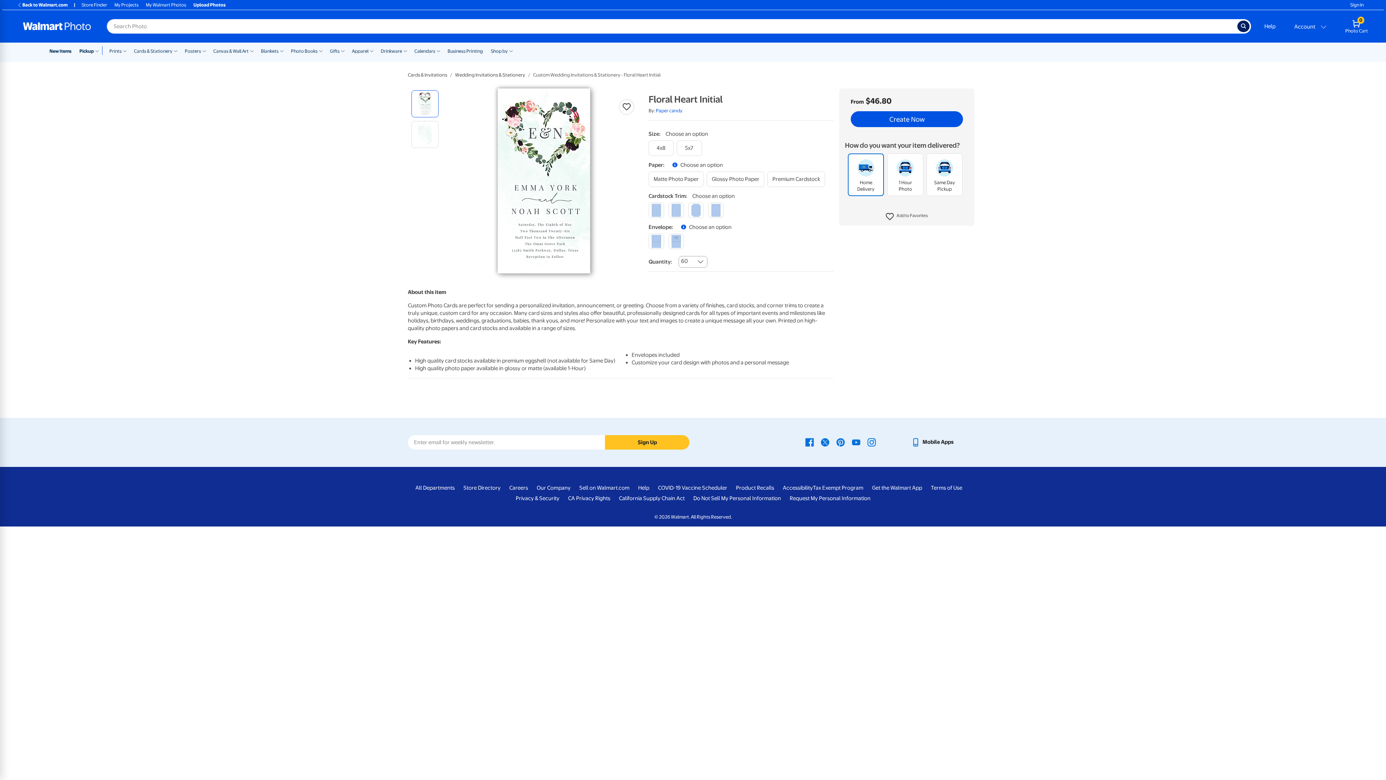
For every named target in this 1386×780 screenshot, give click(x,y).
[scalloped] (716, 210)
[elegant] (696, 210)
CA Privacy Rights (589, 498)
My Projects (126, 5)
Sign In (1357, 5)
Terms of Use (946, 488)
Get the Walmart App (897, 488)
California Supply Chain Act (652, 498)
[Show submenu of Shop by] (511, 50)
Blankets (270, 51)
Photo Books (304, 51)
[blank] (656, 241)
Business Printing (465, 51)
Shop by (499, 51)
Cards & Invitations (427, 75)
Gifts (335, 51)
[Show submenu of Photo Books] (321, 50)
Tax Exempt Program (838, 488)
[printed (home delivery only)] (676, 241)
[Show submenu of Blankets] (282, 50)
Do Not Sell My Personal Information (737, 498)
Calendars (424, 51)
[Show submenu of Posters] (204, 50)
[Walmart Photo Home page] (57, 26)
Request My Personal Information (830, 498)
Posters (193, 51)
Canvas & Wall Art (231, 51)
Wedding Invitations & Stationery (490, 75)
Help (1270, 26)
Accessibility (798, 488)
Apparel (360, 51)
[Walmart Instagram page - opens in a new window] (871, 442)
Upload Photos (209, 5)
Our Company (554, 488)
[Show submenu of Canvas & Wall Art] (252, 50)
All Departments (435, 488)
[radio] (425, 103)
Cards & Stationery (153, 51)
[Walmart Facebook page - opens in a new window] (809, 442)
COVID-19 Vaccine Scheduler (692, 488)
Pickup (86, 51)
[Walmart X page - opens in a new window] (825, 442)
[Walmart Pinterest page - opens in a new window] (840, 442)
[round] (676, 210)
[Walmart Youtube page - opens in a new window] (856, 442)
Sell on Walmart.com (604, 488)
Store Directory (482, 488)
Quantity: (660, 262)
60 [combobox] (684, 261)
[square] (656, 210)
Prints (115, 51)
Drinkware (391, 51)
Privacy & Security (537, 498)
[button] (906, 217)
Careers (518, 488)
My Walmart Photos (166, 5)
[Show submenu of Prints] (125, 50)
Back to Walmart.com (44, 5)
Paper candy (669, 110)
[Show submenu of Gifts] (343, 50)
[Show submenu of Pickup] (99, 50)
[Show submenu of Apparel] (372, 50)
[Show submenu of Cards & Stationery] (176, 50)
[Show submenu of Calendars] (438, 50)
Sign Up (647, 442)
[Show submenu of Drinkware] (405, 50)
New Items (60, 51)
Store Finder (94, 5)
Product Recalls (755, 488)
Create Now (907, 119)
